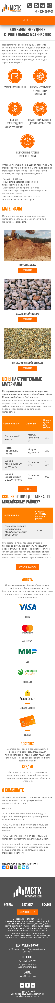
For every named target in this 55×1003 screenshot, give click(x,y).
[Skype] (23, 867)
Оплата (8, 905)
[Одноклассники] (7, 867)
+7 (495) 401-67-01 (27, 961)
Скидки (46, 905)
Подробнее (27, 270)
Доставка (27, 905)
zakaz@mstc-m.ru (27, 976)
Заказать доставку (27, 567)
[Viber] (15, 867)
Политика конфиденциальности (30, 995)
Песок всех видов (27, 265)
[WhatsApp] (19, 867)
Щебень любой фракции (27, 314)
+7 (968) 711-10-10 (27, 964)
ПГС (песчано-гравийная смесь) (27, 363)
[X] (11, 867)
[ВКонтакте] (4, 867)
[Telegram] (27, 867)
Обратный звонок (27, 912)
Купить (28, 489)
